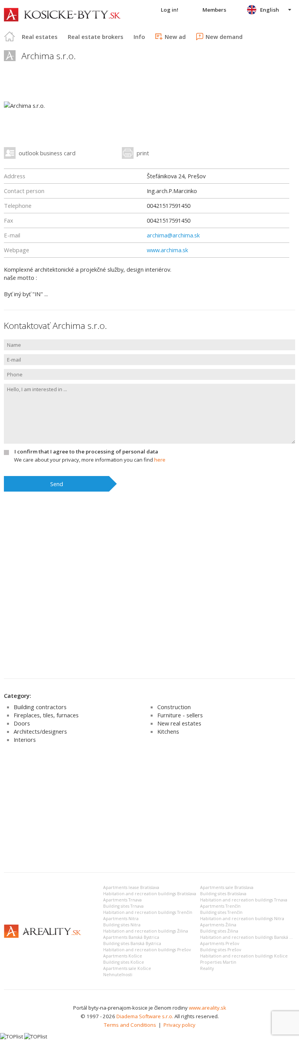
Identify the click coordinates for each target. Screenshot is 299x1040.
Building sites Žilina (219, 931)
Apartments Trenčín (220, 906)
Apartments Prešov (219, 943)
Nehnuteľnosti (117, 974)
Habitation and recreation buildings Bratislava (149, 893)
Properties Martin (218, 962)
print (143, 153)
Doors (22, 723)
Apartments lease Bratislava (131, 887)
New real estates (179, 723)
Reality (207, 968)
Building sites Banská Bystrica (132, 943)
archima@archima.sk (173, 235)
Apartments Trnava (122, 900)
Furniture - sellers (180, 715)
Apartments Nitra (121, 918)
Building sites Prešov (220, 949)
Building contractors (40, 707)
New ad (175, 36)
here (159, 459)
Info (139, 36)
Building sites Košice (123, 962)
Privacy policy (179, 1024)
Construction (174, 707)
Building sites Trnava (123, 906)
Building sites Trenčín (221, 912)
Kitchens (168, 731)
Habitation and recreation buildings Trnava (243, 900)
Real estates (40, 36)
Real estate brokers (95, 36)
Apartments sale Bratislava (226, 887)
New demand (224, 36)
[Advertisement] (149, 808)
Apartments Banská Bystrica (131, 937)
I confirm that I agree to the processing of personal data (86, 451)
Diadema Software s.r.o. (144, 1016)
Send (56, 484)
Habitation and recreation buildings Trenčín (147, 912)
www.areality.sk (207, 1007)
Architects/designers (40, 731)
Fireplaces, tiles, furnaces (46, 715)
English (269, 9)
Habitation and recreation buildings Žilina (145, 931)
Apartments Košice (122, 956)
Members (214, 9)
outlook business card (47, 153)
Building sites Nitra (122, 925)
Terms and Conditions (130, 1024)
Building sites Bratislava (223, 893)
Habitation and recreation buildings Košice (244, 956)
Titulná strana (10, 36)
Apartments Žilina (218, 925)
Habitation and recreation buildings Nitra (242, 918)
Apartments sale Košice (127, 968)
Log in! (169, 9)
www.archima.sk (167, 250)
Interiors (25, 739)
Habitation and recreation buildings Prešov (147, 949)
